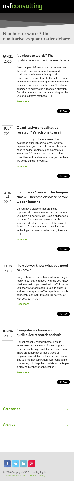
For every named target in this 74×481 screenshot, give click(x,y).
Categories (11, 409)
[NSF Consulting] (22, 6)
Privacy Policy (37, 475)
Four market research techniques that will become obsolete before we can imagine (42, 197)
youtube (31, 464)
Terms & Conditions (15, 475)
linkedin (23, 464)
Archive (9, 425)
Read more (23, 101)
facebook (7, 464)
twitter (15, 464)
